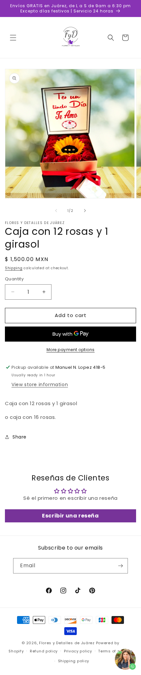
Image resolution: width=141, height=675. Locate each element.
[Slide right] (85, 210)
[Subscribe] (120, 565)
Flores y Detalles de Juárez (67, 643)
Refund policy (44, 651)
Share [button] (19, 437)
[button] (13, 37)
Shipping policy (74, 661)
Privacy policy (78, 651)
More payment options (71, 349)
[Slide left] (56, 210)
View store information (39, 384)
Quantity (14, 279)
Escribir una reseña (70, 515)
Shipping (14, 268)
